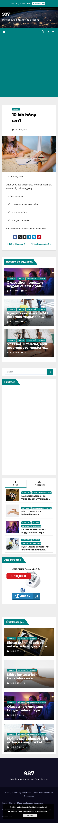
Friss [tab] (15, 485)
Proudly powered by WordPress (18, 792)
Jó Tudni (16, 109)
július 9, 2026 (17, 715)
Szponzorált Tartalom (36, 278)
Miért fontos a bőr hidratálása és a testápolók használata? (34, 514)
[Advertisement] (29, 66)
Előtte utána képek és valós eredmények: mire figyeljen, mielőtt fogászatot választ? (34, 500)
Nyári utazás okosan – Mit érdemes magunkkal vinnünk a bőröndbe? (27, 316)
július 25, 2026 (17, 651)
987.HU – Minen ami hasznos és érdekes (26, 803)
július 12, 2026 (17, 683)
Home (4, 803)
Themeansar (29, 796)
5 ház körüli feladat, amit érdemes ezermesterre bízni (27, 347)
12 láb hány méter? (40, 244)
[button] (43, 31)
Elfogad (30, 815)
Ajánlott (11, 278)
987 (6, 14)
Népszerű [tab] (40, 485)
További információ (42, 811)
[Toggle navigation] (53, 31)
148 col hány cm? (16, 244)
